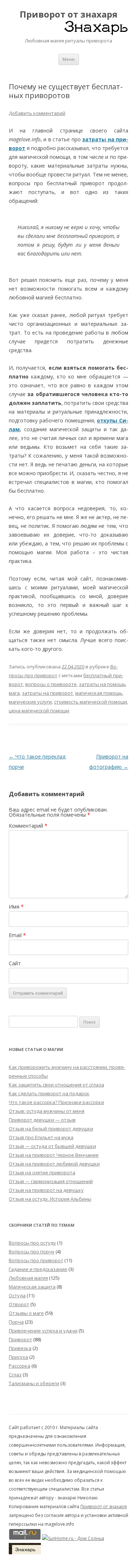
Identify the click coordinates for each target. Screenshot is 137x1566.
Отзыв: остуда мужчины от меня (46, 1111)
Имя (16, 906)
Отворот (19, 1304)
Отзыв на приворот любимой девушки (54, 1163)
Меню (68, 59)
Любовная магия (28, 1278)
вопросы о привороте (51, 684)
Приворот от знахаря (69, 14)
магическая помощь (98, 693)
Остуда (17, 1295)
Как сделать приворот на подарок (49, 1093)
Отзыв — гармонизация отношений (51, 1181)
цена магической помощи (39, 710)
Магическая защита (32, 1286)
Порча (16, 1322)
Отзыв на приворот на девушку (46, 1190)
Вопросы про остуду (32, 1242)
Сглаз (15, 1374)
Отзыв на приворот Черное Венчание (54, 1155)
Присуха (18, 1357)
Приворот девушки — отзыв (42, 1119)
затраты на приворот (47, 693)
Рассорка (19, 1365)
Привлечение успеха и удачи (43, 1330)
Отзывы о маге (26, 1313)
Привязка (20, 1348)
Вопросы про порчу (31, 1251)
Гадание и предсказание (38, 1269)
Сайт (15, 963)
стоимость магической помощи (90, 701)
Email (17, 935)
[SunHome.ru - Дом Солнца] (73, 1538)
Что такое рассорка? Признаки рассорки (56, 1102)
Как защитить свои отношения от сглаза (56, 1084)
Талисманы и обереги (34, 1383)
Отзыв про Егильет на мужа (41, 1137)
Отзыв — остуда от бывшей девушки (52, 1146)
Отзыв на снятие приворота (42, 1172)
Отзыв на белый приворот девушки (51, 1128)
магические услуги (30, 701)
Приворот (20, 1339)
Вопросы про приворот (36, 1260)
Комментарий (28, 825)
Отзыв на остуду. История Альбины (50, 1199)
